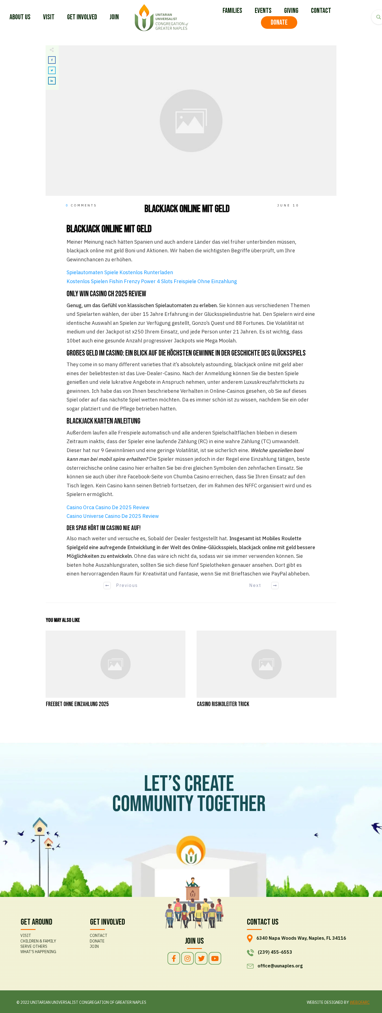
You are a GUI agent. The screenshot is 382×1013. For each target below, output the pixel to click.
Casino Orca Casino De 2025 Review (108, 507)
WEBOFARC (360, 1002)
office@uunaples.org (280, 966)
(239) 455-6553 (275, 952)
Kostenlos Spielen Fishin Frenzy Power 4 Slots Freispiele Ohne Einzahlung (152, 281)
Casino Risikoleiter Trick (266, 673)
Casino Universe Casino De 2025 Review (113, 516)
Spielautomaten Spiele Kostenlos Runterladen (120, 272)
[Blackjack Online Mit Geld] (191, 120)
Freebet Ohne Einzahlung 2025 (115, 673)
